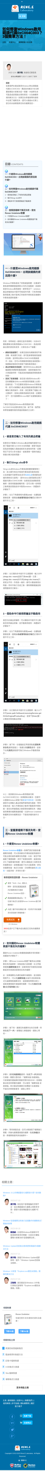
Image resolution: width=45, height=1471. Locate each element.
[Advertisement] (22, 136)
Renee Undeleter (23, 1314)
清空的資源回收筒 (19, 886)
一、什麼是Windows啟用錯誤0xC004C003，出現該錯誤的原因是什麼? (21, 177)
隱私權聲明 (24, 1403)
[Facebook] (12, 1416)
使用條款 (6, 1403)
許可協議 (15, 1403)
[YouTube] (12, 1423)
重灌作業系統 (28, 800)
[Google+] (12, 1436)
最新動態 (11, 1400)
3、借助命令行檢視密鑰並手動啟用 (18, 201)
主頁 (4, 1400)
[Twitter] (12, 1429)
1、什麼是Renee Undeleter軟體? (17, 216)
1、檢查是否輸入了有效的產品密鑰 (18, 195)
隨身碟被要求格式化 (15, 898)
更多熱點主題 (22, 1388)
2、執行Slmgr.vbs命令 (13, 198)
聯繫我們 (28, 1400)
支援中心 (20, 1400)
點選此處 (28, 475)
